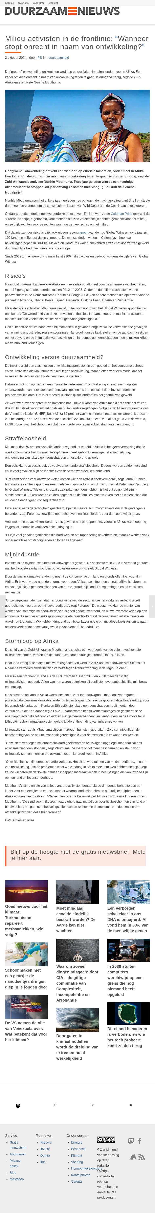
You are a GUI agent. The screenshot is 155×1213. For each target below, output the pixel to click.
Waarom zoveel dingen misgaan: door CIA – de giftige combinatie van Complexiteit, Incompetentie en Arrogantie (77, 983)
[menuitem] (10, 3)
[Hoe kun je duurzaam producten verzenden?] (3, 606)
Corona (76, 1181)
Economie (78, 1149)
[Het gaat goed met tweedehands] (152, 606)
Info (43, 1162)
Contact (53, 3)
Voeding (77, 1162)
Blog (13, 1172)
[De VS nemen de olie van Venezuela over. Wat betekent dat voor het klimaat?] (26, 1007)
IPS (39, 57)
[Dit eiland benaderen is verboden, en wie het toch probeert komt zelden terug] (128, 1013)
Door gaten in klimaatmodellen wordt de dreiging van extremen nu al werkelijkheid (77, 1047)
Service (9, 3)
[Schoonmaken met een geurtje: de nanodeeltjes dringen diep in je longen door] (26, 954)
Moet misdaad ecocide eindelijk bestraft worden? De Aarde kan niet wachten (75, 919)
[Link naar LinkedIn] (93, 1105)
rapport (83, 232)
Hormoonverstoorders (86, 1168)
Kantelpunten (80, 1175)
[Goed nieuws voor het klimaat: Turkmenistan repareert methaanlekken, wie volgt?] (26, 891)
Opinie (45, 1155)
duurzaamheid (58, 57)
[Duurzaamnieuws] (62, 15)
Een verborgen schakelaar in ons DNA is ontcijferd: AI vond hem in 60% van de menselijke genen (128, 919)
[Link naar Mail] (131, 1105)
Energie (76, 1142)
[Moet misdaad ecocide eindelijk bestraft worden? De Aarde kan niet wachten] (77, 892)
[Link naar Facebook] (55, 1105)
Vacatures (39, 3)
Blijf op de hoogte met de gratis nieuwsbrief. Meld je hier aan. (78, 855)
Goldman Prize (121, 213)
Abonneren (18, 1154)
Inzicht (45, 1149)
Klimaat (76, 1155)
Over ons (23, 3)
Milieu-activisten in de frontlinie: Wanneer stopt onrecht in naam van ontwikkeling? (77, 42)
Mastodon (17, 1179)
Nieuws (45, 1142)
